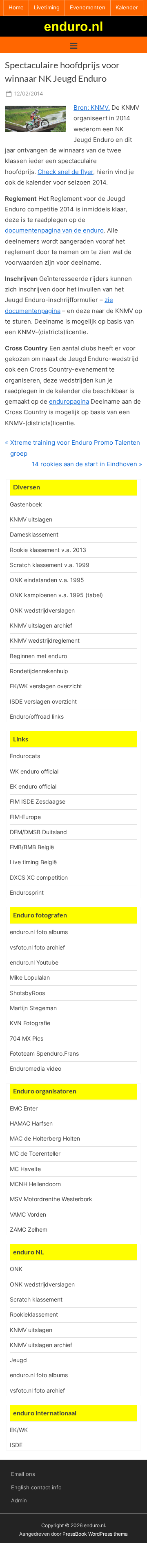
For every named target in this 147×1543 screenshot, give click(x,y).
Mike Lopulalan (30, 977)
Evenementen (87, 7)
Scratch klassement (36, 1299)
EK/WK (19, 1429)
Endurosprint (27, 892)
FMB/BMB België (32, 846)
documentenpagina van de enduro (54, 230)
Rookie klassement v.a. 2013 (48, 549)
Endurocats (25, 755)
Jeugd (18, 1359)
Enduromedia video (35, 1068)
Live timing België (33, 861)
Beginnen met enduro (38, 655)
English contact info (36, 1487)
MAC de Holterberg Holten (45, 1138)
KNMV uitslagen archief (41, 625)
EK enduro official (33, 786)
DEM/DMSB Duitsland (38, 831)
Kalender (127, 7)
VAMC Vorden (28, 1214)
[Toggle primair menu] (73, 44)
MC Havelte (25, 1168)
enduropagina (69, 401)
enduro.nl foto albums (39, 931)
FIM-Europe (25, 816)
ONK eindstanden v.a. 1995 (47, 579)
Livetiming (47, 7)
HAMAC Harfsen (31, 1123)
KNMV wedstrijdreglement (45, 640)
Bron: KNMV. (92, 107)
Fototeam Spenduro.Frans (44, 1053)
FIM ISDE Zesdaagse (37, 801)
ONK (16, 1268)
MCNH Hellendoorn (35, 1183)
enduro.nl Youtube (34, 962)
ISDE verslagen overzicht (43, 701)
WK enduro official (34, 771)
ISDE (16, 1444)
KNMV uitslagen (31, 519)
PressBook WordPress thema (95, 1534)
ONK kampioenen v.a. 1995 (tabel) (56, 594)
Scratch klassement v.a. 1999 (49, 564)
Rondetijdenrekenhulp (39, 670)
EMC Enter (24, 1108)
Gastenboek (26, 504)
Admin (19, 1500)
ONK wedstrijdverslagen (42, 610)
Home (16, 7)
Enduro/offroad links (37, 716)
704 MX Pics (26, 1038)
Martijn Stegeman (33, 1007)
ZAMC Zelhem (28, 1229)
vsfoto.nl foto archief (37, 947)
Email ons (23, 1474)
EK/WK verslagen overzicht (46, 685)
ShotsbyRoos (27, 992)
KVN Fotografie (30, 1022)
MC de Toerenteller (35, 1153)
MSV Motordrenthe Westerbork (51, 1198)
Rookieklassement (34, 1314)
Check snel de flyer (65, 172)
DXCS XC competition (39, 877)
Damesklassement (34, 534)
